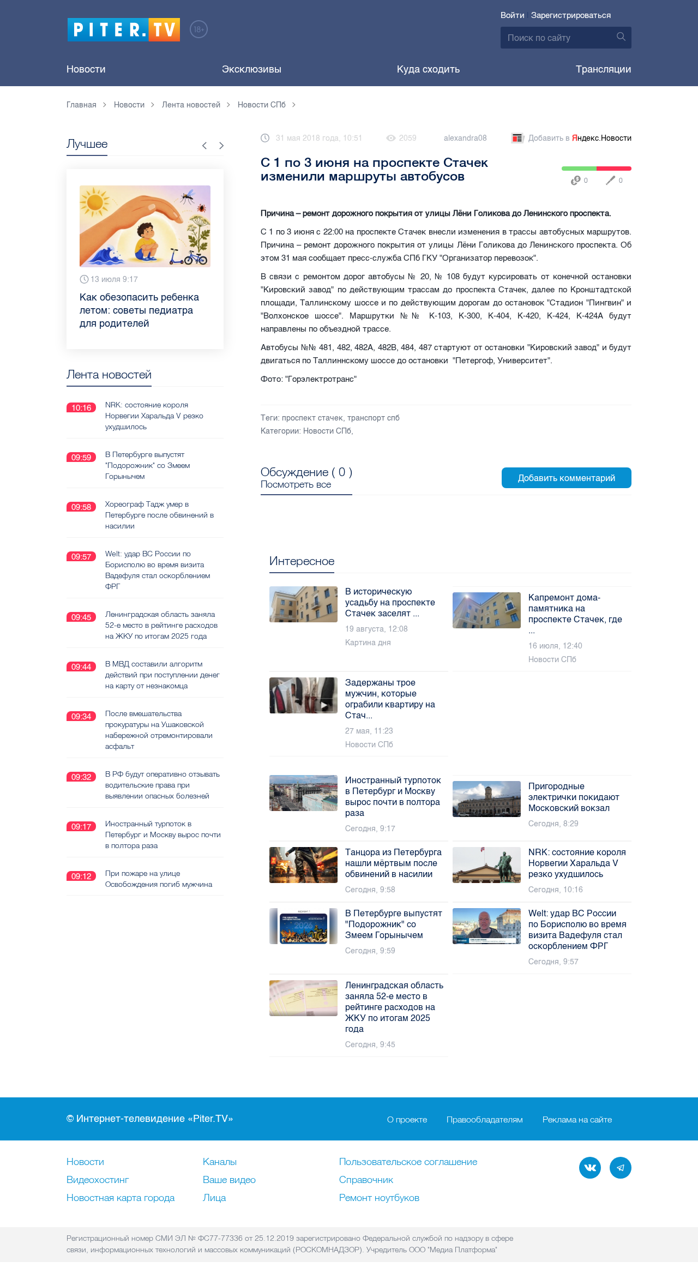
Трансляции (603, 69)
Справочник (366, 1180)
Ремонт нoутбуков (379, 1198)
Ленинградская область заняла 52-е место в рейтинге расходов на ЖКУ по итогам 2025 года (161, 625)
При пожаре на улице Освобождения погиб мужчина (158, 878)
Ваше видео (229, 1180)
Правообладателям (485, 1119)
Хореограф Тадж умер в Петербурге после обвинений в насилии (159, 515)
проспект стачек (312, 418)
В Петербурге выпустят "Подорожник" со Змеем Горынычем (147, 465)
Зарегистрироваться (571, 15)
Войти (513, 15)
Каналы (220, 1162)
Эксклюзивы (251, 69)
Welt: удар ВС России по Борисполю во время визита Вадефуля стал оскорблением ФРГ (157, 570)
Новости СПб (327, 431)
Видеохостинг (98, 1180)
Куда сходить (428, 69)
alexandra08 (465, 138)
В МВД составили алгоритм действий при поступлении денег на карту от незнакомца (162, 674)
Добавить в (579, 138)
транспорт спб (373, 418)
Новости (86, 69)
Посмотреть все (296, 484)
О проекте (407, 1119)
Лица (214, 1198)
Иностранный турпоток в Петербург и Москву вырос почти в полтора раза (163, 834)
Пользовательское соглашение (408, 1162)
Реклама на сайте (577, 1119)
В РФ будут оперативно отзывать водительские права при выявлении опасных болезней (162, 785)
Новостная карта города (120, 1198)
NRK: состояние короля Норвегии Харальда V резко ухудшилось (154, 415)
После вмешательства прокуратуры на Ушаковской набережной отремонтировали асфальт (159, 729)
